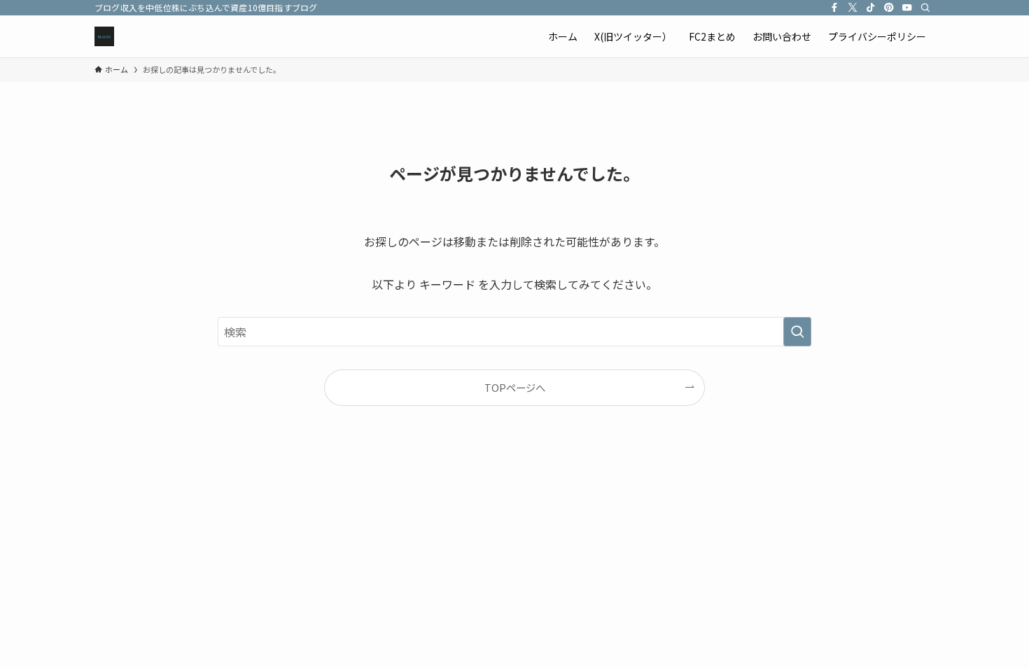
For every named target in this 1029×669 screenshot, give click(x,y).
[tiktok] (871, 7)
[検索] (925, 7)
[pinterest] (889, 7)
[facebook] (834, 7)
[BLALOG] (104, 36)
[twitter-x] (853, 7)
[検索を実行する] (797, 331)
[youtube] (907, 7)
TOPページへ (514, 387)
